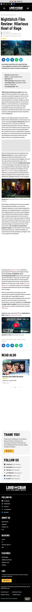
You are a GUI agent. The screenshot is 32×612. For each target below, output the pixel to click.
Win (3, 547)
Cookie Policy (17, 594)
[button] (4, 8)
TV (2, 542)
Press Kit (4, 524)
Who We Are (5, 521)
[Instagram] (4, 4)
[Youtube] (11, 4)
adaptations (8, 339)
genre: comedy (17, 339)
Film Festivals (5, 15)
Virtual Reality (6, 544)
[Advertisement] (16, 252)
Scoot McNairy (9, 170)
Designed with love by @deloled (9, 598)
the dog (5, 308)
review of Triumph (16, 315)
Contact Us (5, 527)
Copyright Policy (17, 592)
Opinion (4, 565)
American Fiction (15, 270)
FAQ (3, 529)
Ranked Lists (5, 562)
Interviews (5, 557)
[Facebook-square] (1, 4)
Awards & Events (7, 559)
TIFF (14, 15)
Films (11, 15)
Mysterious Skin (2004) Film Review (12, 377)
